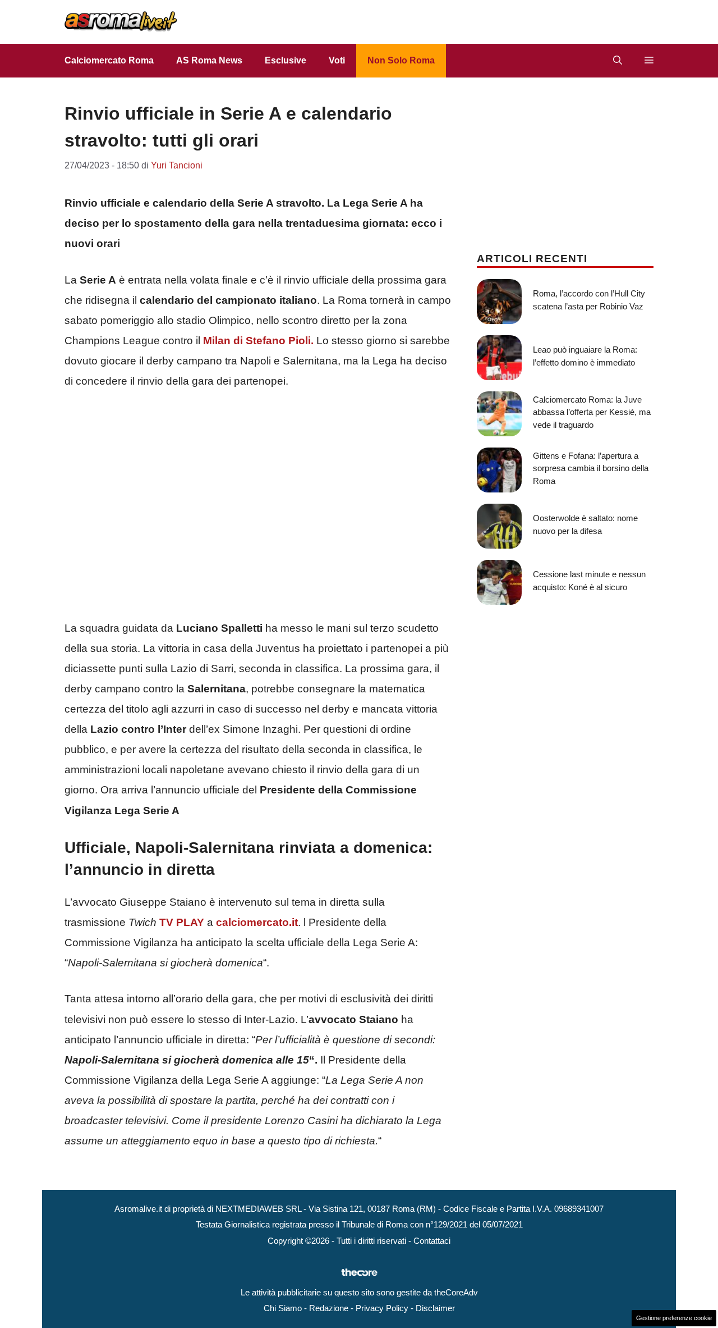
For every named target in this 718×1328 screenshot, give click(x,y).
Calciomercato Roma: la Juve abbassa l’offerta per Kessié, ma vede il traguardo (592, 412)
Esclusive (285, 60)
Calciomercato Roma (109, 60)
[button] (617, 60)
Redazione (328, 1308)
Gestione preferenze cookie (674, 1318)
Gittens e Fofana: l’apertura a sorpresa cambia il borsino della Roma (590, 468)
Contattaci (431, 1240)
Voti (337, 60)
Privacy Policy (382, 1308)
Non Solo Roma (401, 60)
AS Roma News (209, 60)
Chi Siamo (283, 1308)
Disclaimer (435, 1308)
